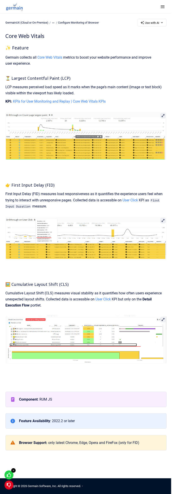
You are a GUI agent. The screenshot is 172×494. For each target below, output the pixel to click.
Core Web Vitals (49, 57)
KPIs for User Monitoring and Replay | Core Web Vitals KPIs (59, 101)
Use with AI (152, 22)
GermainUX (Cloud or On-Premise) (26, 22)
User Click (130, 200)
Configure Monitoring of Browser (78, 22)
